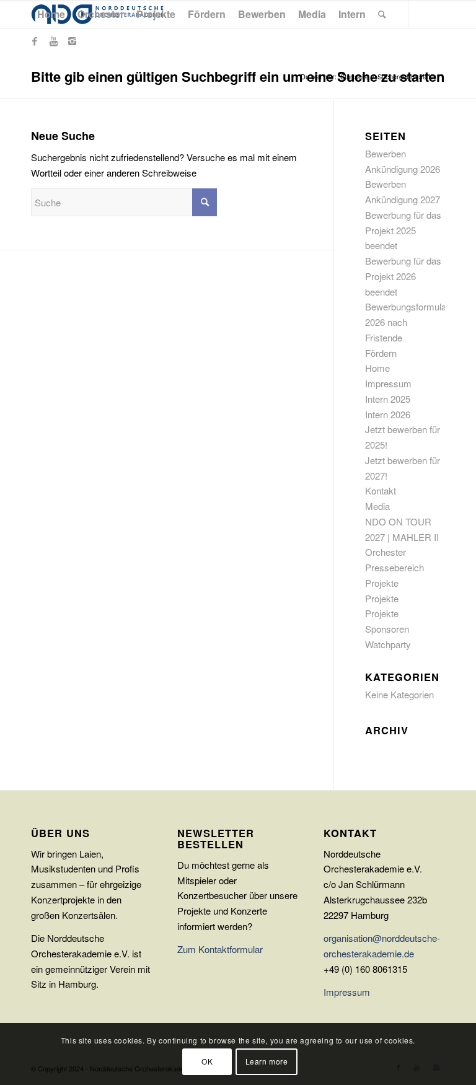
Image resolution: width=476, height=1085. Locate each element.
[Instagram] (72, 41)
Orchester (385, 551)
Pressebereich (394, 567)
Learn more (266, 1061)
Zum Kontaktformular (220, 948)
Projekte (382, 582)
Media (377, 505)
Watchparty (388, 644)
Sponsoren (387, 628)
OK (207, 1061)
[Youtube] (53, 41)
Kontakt (380, 490)
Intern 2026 (387, 414)
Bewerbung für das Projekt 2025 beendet (403, 230)
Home (377, 367)
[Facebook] (34, 41)
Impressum (388, 383)
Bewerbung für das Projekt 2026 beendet (403, 276)
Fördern (381, 352)
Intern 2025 (387, 398)
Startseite (354, 76)
